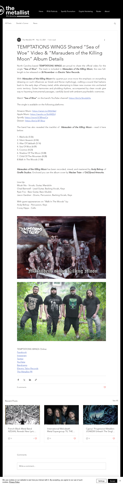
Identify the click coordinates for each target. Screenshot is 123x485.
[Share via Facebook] (18, 380)
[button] (115, 23)
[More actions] (104, 39)
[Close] (120, 481)
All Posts (8, 23)
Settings (101, 481)
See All (115, 400)
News (35, 23)
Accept (112, 481)
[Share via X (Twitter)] (24, 380)
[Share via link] (36, 380)
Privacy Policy (14, 482)
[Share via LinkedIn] (30, 380)
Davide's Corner (22, 23)
